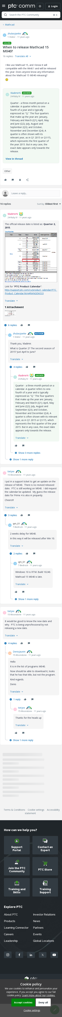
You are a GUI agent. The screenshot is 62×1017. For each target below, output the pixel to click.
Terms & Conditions (14, 809)
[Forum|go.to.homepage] (19, 6)
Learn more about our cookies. (38, 995)
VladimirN (15, 92)
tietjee (11, 471)
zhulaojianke (14, 33)
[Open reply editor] (31, 193)
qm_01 (16, 523)
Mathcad (9, 24)
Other (7, 171)
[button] (4, 6)
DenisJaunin (19, 651)
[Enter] (5, 15)
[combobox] (31, 15)
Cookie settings (36, 809)
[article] (31, 270)
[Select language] (40, 6)
